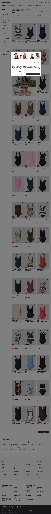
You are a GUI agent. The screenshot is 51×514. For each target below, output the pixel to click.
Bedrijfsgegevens (20, 71)
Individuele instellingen (18, 74)
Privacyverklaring (14, 71)
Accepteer (33, 74)
